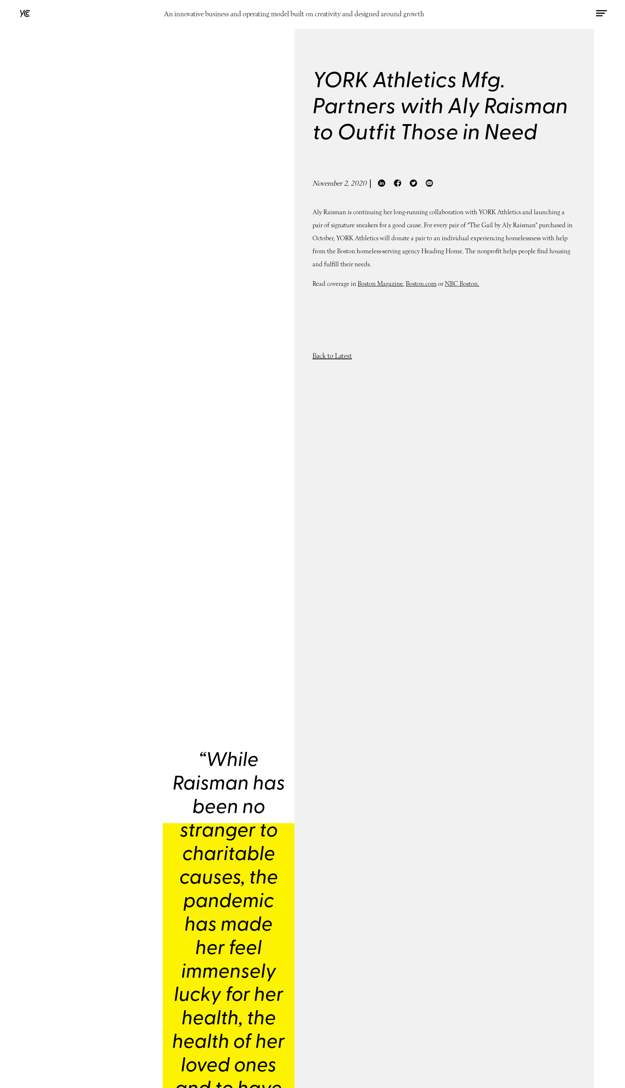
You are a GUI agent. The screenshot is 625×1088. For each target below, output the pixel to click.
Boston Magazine (380, 284)
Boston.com (421, 284)
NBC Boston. (462, 284)
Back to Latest (332, 356)
